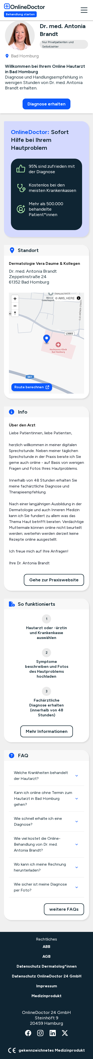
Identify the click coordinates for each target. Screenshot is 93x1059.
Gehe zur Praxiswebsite (54, 580)
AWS (61, 298)
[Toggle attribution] (79, 298)
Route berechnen (29, 387)
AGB (46, 956)
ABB (46, 946)
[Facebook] (28, 1033)
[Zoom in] (15, 298)
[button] (46, 340)
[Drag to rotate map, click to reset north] (15, 313)
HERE (70, 298)
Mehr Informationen (46, 731)
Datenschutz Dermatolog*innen (47, 966)
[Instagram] (40, 1033)
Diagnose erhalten (46, 104)
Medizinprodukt (46, 995)
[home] (24, 6)
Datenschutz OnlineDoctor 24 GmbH (46, 976)
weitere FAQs (64, 909)
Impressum (46, 986)
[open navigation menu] (84, 10)
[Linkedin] (53, 1033)
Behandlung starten (20, 14)
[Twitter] (65, 1033)
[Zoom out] (15, 305)
